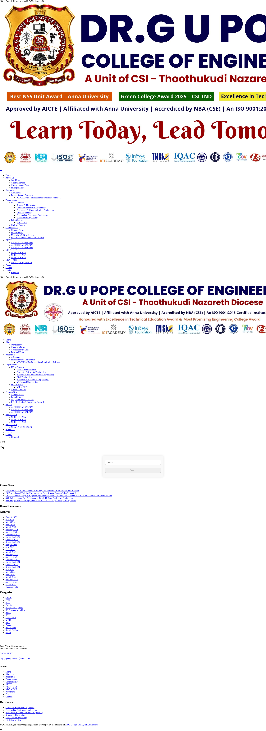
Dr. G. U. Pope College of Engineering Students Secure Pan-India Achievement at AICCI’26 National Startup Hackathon (59, 495)
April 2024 (10, 574)
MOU (8, 620)
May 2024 (10, 572)
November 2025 (13, 537)
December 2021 (13, 587)
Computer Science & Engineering (31, 207)
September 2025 (13, 542)
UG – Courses (17, 202)
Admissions (16, 193)
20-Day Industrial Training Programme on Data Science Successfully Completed (41, 493)
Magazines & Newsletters (22, 235)
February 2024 (12, 579)
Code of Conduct (18, 225)
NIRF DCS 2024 (18, 252)
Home (8, 175)
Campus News (12, 227)
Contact (9, 270)
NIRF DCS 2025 (18, 255)
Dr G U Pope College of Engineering (81, 725)
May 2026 (10, 522)
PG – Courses (17, 220)
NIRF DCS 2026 (18, 257)
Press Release (17, 232)
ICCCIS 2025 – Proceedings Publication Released (39, 198)
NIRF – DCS (11, 250)
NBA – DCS (11, 260)
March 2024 (11, 577)
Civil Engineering (24, 212)
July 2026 (10, 519)
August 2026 (11, 517)
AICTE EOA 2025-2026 (22, 245)
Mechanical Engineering (27, 217)
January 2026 (11, 532)
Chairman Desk (18, 183)
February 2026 (12, 529)
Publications (11, 627)
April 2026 (10, 524)
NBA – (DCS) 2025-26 (21, 262)
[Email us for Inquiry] (13, 727)
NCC (8, 622)
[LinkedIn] (1, 727)
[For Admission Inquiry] (9, 727)
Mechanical (11, 617)
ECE (8, 602)
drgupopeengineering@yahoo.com (15, 658)
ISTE (8, 615)
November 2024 (13, 562)
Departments (11, 200)
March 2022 (11, 584)
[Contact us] (11, 727)
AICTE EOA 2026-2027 (22, 242)
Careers (9, 267)
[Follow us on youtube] (5, 727)
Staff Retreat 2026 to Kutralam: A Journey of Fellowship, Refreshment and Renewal (42, 490)
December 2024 (13, 559)
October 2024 (12, 564)
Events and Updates (14, 607)
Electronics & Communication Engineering (35, 210)
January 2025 (11, 557)
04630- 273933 (6, 653)
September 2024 (13, 567)
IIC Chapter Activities (15, 610)
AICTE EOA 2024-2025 (22, 247)
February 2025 (12, 554)
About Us (10, 178)
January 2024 (11, 582)
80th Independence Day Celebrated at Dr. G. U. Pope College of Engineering (39, 498)
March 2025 (11, 552)
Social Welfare (12, 630)
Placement (10, 265)
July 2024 (10, 569)
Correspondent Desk (20, 185)
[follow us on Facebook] (7, 727)
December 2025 (13, 534)
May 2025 (10, 549)
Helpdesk (15, 272)
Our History (16, 180)
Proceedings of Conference (23, 195)
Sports (8, 632)
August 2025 (11, 544)
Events (8, 605)
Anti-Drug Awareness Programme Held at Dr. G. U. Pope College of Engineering (41, 500)
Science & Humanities (26, 205)
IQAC (8, 612)
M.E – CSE (22, 222)
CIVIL (8, 597)
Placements (10, 625)
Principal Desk (17, 188)
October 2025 (12, 539)
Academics (10, 190)
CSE (8, 600)
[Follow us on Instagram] (3, 727)
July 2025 (10, 547)
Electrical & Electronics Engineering (32, 215)
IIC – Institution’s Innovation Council (27, 237)
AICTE (9, 240)
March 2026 (11, 527)
